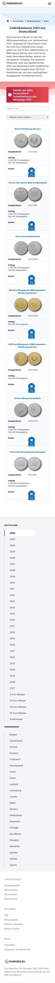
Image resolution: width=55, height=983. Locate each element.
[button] (31, 170)
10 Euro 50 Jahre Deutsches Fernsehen (28, 452)
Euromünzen (18, 21)
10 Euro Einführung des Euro (27, 129)
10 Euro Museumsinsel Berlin (27, 398)
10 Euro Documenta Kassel (27, 236)
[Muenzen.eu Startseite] (14, 3)
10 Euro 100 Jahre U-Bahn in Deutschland (27, 183)
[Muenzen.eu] (7, 21)
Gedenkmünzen (33, 21)
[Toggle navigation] (49, 3)
